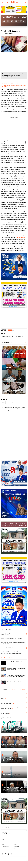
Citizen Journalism (5, 846)
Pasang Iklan (4, 848)
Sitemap (15, 848)
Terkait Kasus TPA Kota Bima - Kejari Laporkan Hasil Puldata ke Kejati (12, 378)
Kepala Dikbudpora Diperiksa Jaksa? (10, 81)
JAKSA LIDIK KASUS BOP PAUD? (10, 83)
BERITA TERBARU (7, 657)
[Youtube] (8, 854)
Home (2, 28)
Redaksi (15, 844)
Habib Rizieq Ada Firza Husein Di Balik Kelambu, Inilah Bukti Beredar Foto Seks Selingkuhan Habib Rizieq (13, 789)
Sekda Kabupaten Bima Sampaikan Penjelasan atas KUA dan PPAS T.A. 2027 (12, 759)
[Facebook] (2, 854)
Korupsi (5, 28)
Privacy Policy (16, 846)
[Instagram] (11, 854)
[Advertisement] (11, 61)
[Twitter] (5, 854)
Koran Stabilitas (12, 2)
